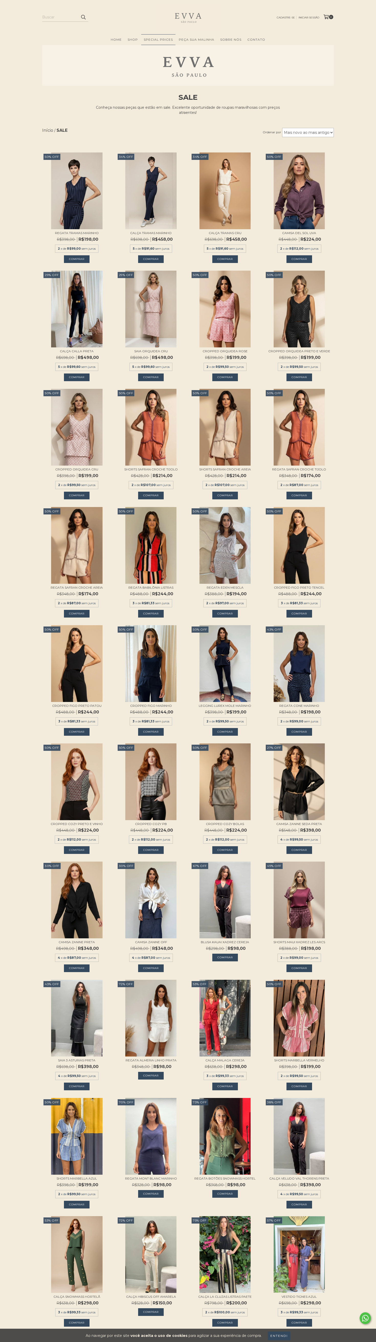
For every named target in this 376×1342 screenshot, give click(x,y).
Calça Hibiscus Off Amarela (151, 1297)
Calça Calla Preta (77, 351)
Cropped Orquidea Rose (225, 351)
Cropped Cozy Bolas (225, 824)
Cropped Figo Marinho (151, 706)
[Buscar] (83, 17)
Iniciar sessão (308, 17)
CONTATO (256, 39)
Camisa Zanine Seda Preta (299, 824)
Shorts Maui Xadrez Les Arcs (299, 942)
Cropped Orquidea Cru (76, 469)
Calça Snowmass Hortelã (76, 1297)
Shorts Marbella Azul (77, 1178)
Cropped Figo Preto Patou (77, 706)
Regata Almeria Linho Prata (151, 1060)
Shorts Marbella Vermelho (299, 1060)
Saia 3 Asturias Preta (76, 1060)
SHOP (133, 39)
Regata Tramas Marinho (77, 233)
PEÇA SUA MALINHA (196, 39)
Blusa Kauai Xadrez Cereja (225, 942)
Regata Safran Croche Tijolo (299, 469)
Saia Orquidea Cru (151, 351)
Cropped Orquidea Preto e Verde (299, 351)
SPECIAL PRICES (158, 39)
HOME (116, 39)
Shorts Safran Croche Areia (225, 469)
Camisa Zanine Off (151, 942)
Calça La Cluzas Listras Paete (225, 1297)
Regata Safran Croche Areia (77, 587)
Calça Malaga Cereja (225, 1060)
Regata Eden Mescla (225, 587)
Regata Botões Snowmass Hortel (225, 1178)
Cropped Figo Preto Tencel (299, 587)
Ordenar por (272, 132)
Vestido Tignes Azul (299, 1297)
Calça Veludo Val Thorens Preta (299, 1178)
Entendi (279, 1336)
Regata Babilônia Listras (150, 587)
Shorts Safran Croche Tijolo (151, 469)
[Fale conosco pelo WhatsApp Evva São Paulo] (365, 1318)
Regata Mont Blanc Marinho (151, 1178)
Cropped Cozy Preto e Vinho (77, 824)
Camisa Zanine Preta (77, 942)
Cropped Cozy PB (151, 824)
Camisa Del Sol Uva (299, 233)
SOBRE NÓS (230, 39)
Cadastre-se (286, 17)
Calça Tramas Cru (225, 233)
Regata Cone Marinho (299, 706)
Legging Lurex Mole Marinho (225, 706)
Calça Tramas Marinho (151, 233)
